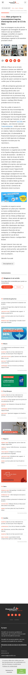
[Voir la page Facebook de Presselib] (8, 615)
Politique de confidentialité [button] (9, 666)
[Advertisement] (14, 560)
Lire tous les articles (22, 370)
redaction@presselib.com (8, 655)
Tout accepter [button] (21, 671)
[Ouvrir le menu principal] (2, 2)
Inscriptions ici (8, 264)
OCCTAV (20, 121)
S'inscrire (18, 287)
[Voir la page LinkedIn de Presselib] (16, 615)
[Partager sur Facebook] (6, 60)
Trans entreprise (7, 126)
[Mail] (18, 60)
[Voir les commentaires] (2, 60)
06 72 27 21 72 (5, 653)
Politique (21, 8)
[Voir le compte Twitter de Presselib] (12, 615)
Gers (13, 8)
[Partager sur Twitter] (10, 60)
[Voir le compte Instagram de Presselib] (19, 615)
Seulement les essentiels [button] (9, 671)
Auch (16, 8)
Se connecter (7, 287)
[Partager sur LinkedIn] (14, 60)
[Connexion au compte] (25, 2)
